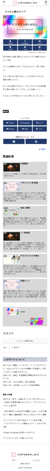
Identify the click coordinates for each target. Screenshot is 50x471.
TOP (13, 460)
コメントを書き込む (25, 341)
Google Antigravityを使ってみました (19, 432)
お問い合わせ (25, 463)
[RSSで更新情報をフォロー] (36, 141)
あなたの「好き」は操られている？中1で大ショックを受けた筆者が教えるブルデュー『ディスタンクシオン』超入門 (24, 402)
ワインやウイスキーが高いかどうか (18, 438)
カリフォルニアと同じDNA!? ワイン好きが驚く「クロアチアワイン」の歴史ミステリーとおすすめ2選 (24, 423)
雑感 (6, 111)
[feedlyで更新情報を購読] (14, 141)
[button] (45, 301)
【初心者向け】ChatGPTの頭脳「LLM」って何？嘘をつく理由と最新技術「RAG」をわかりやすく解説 (25, 413)
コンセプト (37, 460)
